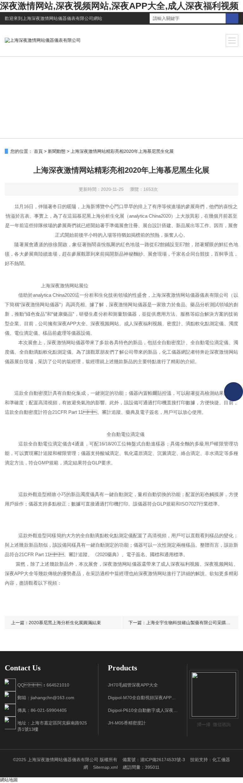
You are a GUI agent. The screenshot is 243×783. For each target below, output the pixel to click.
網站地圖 (9, 779)
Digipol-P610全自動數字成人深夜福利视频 (143, 710)
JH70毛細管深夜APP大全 (133, 684)
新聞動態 (56, 151)
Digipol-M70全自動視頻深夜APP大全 (143, 697)
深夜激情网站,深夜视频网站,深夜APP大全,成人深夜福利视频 (119, 6)
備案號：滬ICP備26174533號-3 (153, 759)
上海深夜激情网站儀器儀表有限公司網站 (62, 18)
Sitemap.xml (105, 767)
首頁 (38, 151)
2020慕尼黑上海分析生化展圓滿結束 (65, 622)
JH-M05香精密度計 (127, 722)
